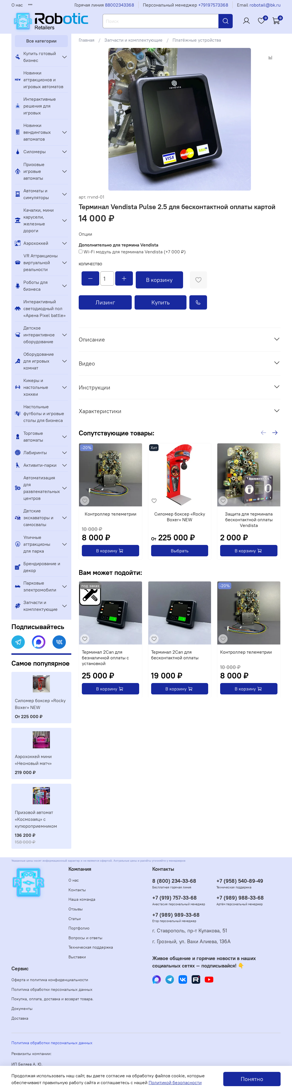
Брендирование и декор (41, 567)
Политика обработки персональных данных (51, 989)
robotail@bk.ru (265, 5)
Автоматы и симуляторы (36, 194)
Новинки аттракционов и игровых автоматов (43, 79)
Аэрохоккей (35, 243)
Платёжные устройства (197, 40)
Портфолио (79, 928)
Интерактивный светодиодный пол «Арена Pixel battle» (44, 308)
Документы (22, 1008)
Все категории (41, 41)
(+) (135, 251)
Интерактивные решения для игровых (39, 106)
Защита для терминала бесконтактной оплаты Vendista (249, 519)
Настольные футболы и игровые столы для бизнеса (43, 413)
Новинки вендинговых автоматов (37, 132)
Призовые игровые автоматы (33, 171)
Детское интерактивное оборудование (39, 334)
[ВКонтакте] (59, 642)
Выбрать (179, 550)
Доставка (19, 1018)
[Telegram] (18, 642)
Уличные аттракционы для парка (36, 544)
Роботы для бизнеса (35, 285)
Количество (90, 264)
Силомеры (34, 151)
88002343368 (119, 5)
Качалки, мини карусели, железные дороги (38, 220)
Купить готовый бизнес (39, 56)
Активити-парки (39, 465)
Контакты (77, 889)
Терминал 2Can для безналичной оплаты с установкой (105, 657)
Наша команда (81, 899)
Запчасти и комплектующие (133, 40)
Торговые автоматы (33, 436)
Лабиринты (35, 452)
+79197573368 (213, 5)
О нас (17, 5)
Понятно (252, 1078)
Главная (86, 40)
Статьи (74, 918)
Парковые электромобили (39, 586)
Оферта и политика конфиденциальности (49, 979)
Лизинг (105, 302)
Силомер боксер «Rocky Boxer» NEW (179, 516)
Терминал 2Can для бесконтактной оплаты (174, 654)
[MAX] (38, 642)
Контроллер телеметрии (110, 514)
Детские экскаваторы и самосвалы (38, 517)
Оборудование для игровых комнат (38, 361)
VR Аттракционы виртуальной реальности (40, 262)
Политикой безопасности (175, 1082)
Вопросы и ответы (85, 937)
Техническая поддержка (90, 947)
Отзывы (75, 909)
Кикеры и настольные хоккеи (35, 387)
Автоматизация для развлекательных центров (41, 488)
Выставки (77, 956)
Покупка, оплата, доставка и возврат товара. (52, 998)
